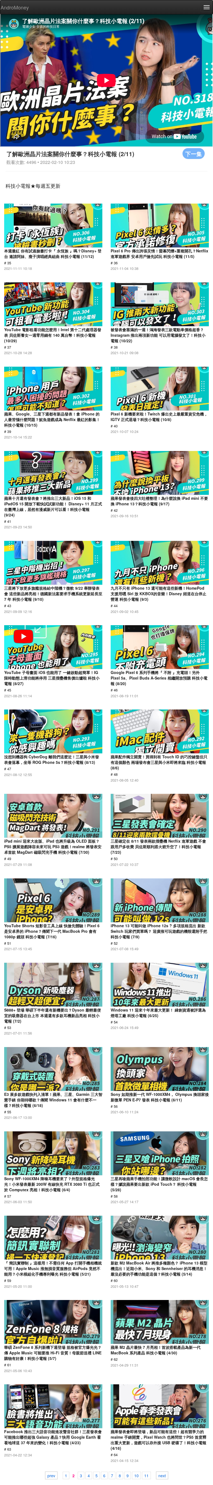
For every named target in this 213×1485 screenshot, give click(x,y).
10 (136, 1475)
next (162, 1475)
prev (51, 1475)
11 (146, 1475)
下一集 (193, 153)
